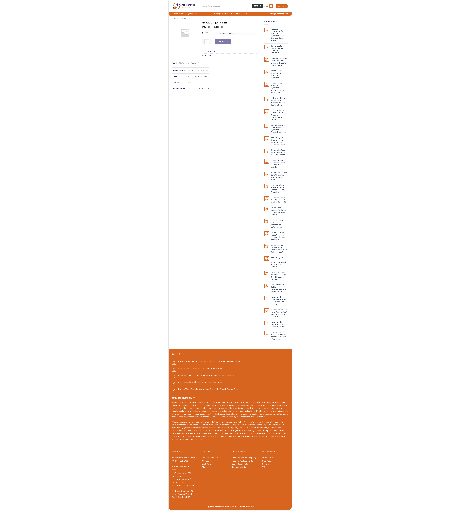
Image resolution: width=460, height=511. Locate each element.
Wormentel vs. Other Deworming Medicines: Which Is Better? (279, 300)
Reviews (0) (195, 63)
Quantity (205, 33)
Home (175, 18)
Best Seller (178, 14)
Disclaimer (266, 464)
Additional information (181, 63)
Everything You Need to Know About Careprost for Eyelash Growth (278, 262)
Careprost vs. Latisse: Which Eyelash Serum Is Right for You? (279, 248)
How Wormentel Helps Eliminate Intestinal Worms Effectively (278, 335)
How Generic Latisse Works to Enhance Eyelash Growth (278, 211)
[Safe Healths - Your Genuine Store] (184, 6)
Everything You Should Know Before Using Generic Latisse (278, 141)
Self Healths (226, 506)
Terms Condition (239, 467)
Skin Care (185, 18)
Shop (197, 14)
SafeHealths (177, 408)
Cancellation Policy (240, 464)
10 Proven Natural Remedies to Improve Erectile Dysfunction (279, 101)
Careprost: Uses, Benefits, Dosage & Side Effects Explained (279, 275)
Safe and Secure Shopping (244, 458)
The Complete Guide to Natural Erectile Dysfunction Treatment (278, 115)
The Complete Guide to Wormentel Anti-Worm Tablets (278, 288)
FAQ (263, 467)
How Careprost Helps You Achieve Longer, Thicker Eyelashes (279, 236)
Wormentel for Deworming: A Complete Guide (278, 324)
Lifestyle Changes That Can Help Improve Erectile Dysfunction (279, 61)
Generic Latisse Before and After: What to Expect (278, 152)
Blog (204, 467)
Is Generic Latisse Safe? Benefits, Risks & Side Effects (279, 176)
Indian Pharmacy (210, 458)
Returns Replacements (242, 461)
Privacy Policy (268, 458)
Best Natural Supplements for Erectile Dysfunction (278, 74)
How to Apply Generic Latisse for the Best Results (278, 163)
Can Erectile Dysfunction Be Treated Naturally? (278, 49)
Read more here (209, 436)
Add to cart (222, 42)
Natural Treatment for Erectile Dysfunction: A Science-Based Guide (277, 35)
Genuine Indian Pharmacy (195, 402)
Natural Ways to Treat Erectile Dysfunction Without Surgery (278, 128)
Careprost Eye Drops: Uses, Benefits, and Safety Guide (277, 223)
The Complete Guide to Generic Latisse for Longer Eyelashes (279, 188)
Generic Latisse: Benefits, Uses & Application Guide (279, 199)
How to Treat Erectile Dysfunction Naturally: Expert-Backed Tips (279, 88)
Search (257, 6)
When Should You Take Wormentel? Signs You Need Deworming (279, 313)
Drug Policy (267, 461)
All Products (207, 461)
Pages (189, 14)
